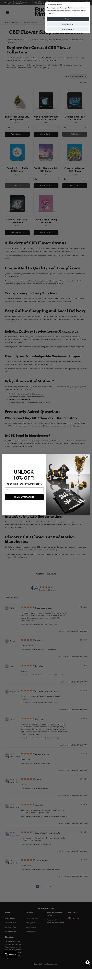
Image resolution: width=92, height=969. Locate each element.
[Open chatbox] (87, 962)
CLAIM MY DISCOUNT (24, 497)
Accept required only (68, 24)
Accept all (68, 19)
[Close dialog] (87, 457)
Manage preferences (68, 29)
